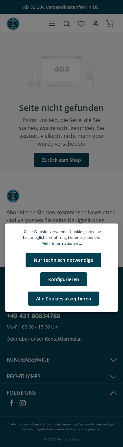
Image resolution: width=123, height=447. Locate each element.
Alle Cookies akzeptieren (63, 298)
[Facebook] (12, 405)
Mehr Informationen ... (61, 243)
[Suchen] (66, 23)
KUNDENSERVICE (28, 359)
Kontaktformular (63, 339)
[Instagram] (22, 405)
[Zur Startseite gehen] (13, 23)
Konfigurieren (63, 279)
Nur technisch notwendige (63, 260)
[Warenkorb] (109, 23)
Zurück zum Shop (61, 160)
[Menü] (52, 23)
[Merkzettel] (81, 23)
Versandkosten (90, 424)
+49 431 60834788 (33, 315)
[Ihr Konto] (95, 23)
